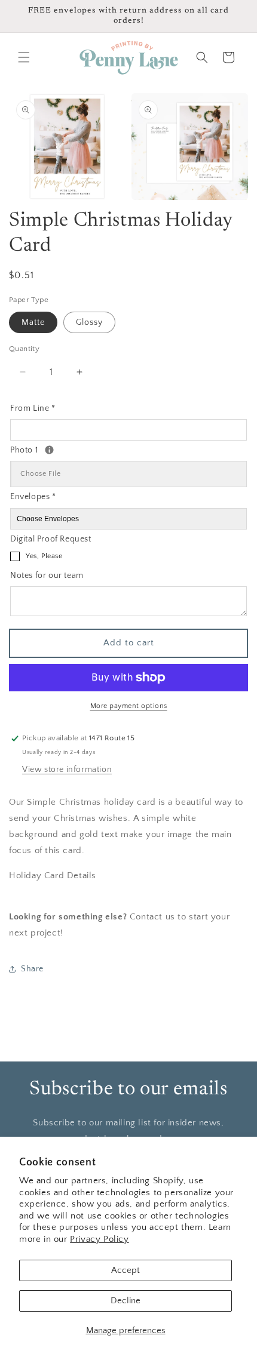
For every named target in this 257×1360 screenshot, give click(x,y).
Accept (125, 1270)
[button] (24, 57)
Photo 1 (65, 449)
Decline (125, 1301)
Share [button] (32, 969)
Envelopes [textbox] (33, 496)
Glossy (89, 322)
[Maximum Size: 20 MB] (49, 449)
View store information (67, 769)
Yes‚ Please (44, 556)
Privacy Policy (99, 1239)
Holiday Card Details (52, 875)
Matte (33, 322)
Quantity (24, 348)
